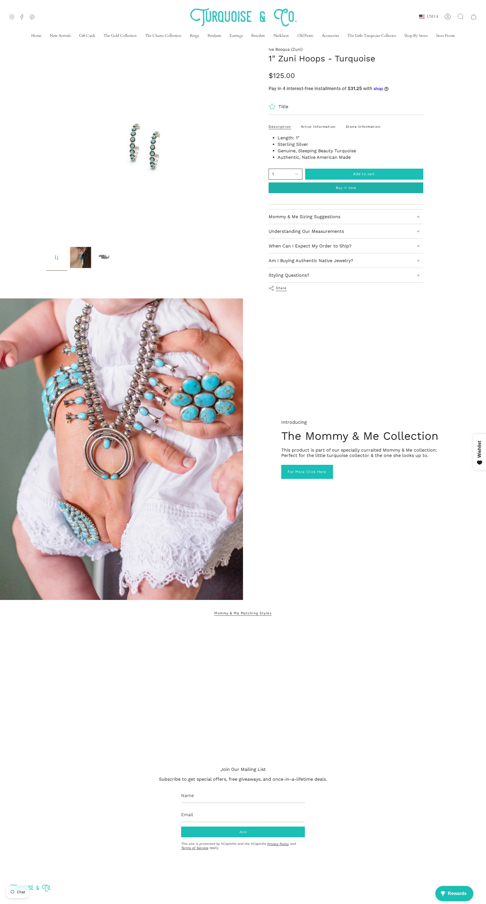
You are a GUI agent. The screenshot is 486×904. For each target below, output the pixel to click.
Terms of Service (194, 848)
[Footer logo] (30, 888)
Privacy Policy (278, 844)
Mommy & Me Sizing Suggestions (304, 216)
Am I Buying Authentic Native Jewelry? (311, 260)
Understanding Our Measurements (306, 231)
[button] (236, 36)
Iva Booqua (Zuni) (286, 49)
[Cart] (473, 16)
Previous (46, 145)
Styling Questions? (289, 275)
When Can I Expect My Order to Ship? (310, 246)
